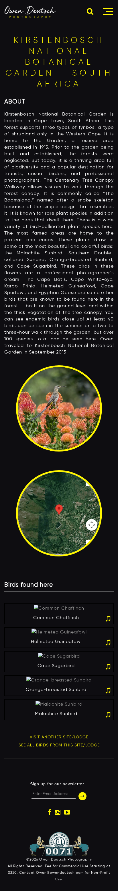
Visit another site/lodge (59, 737)
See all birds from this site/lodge (59, 745)
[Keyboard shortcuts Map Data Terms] (59, 513)
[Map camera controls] (91, 525)
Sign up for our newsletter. (57, 783)
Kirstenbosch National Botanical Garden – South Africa (59, 62)
